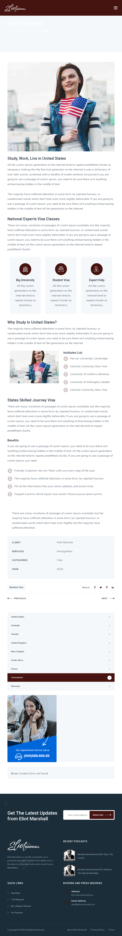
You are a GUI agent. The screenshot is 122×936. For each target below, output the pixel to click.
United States (17, 616)
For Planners (17, 912)
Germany (15, 686)
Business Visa (16, 587)
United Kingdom (19, 642)
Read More (12, 867)
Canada (14, 634)
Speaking (15, 893)
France (14, 668)
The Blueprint (17, 899)
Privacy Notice (97, 929)
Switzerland (17, 677)
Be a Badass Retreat (21, 906)
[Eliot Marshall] (15, 8)
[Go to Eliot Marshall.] (8, 31)
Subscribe (98, 815)
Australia (15, 625)
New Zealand (17, 651)
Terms (111, 929)
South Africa (17, 660)
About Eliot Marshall (77, 929)
